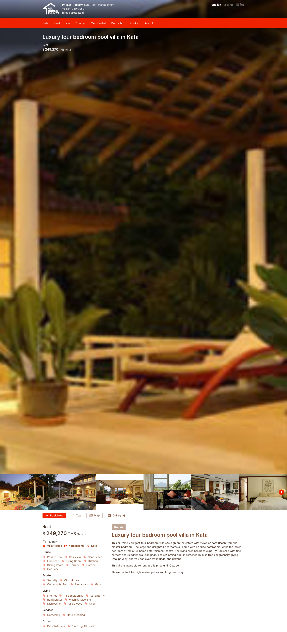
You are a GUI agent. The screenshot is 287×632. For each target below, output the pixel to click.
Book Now (56, 515)
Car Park (52, 569)
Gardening (53, 615)
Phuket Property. (73, 4)
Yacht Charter (76, 23)
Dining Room (55, 565)
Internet (52, 595)
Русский (227, 4)
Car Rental (98, 23)
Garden (91, 565)
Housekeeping (76, 615)
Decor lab (117, 23)
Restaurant (81, 584)
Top (78, 515)
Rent (57, 23)
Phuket (135, 23)
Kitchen (93, 561)
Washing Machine (80, 599)
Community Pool (57, 584)
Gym (98, 584)
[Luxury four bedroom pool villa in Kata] (143, 237)
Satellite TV (97, 595)
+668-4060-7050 (73, 8)
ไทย (242, 4)
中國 (236, 4)
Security (52, 580)
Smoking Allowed (83, 626)
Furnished (53, 561)
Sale (45, 23)
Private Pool (54, 557)
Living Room (74, 561)
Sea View (75, 557)
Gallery (117, 515)
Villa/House (54, 545)
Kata (94, 545)
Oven (92, 603)
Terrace (75, 565)
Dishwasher (54, 603)
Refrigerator (54, 599)
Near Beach (95, 557)
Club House (71, 580)
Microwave (75, 603)
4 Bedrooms (76, 545)
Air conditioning (74, 595)
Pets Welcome (56, 626)
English (216, 4)
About (149, 23)
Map (97, 515)
